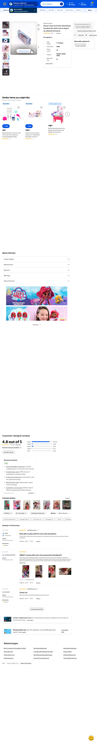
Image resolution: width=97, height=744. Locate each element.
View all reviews (8, 452)
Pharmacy (60, 10)
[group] (52, 33)
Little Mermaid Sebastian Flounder (43, 651)
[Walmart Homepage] (4, 4)
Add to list (81, 35)
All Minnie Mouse (8, 658)
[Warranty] (68, 270)
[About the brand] (68, 280)
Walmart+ (79, 10)
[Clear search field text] (57, 4)
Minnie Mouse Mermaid (40, 648)
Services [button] (19, 10)
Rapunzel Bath (67, 651)
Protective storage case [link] (14, 477)
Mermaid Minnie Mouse (69, 648)
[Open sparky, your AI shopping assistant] (91, 738)
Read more (23, 562)
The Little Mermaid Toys (70, 658)
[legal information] (89, 24)
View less (30, 493)
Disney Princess (47, 23)
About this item (8, 253)
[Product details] (68, 259)
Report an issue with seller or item (86, 31)
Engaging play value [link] (12, 472)
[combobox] (52, 4)
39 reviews (18, 444)
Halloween (43, 10)
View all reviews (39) (37, 609)
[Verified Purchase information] (37, 530)
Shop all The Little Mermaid (41, 658)
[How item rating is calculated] (20, 447)
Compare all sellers (80, 45)
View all (67, 498)
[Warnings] (68, 275)
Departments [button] (7, 10)
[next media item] (38, 47)
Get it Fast (51, 10)
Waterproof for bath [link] (12, 482)
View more (49, 63)
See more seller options (83, 27)
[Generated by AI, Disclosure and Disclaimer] (12, 493)
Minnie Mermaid (8, 651)
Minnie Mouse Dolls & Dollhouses (43, 655)
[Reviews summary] (54, 33)
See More (36, 325)
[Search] (61, 3)
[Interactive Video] (5, 25)
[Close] (35, 10)
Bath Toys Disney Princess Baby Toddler (15, 648)
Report (38, 541)
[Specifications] (68, 264)
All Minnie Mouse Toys (69, 655)
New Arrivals (69, 10)
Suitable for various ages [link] (14, 488)
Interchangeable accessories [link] (15, 466)
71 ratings (58, 33)
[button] (71, 4)
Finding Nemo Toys (9, 655)
